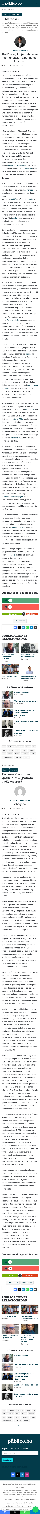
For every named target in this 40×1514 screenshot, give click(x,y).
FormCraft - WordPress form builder (15, 1467)
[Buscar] (37, 4)
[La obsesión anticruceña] (7, 724)
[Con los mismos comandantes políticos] (10, 648)
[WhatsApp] (27, 627)
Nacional (31, 750)
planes (28, 354)
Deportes (30, 1506)
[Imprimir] (35, 627)
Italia (17, 320)
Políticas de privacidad (22, 1484)
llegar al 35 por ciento (17, 165)
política (10, 754)
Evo (34, 747)
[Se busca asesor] (7, 695)
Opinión (11, 10)
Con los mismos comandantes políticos (8, 656)
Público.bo (8, 1500)
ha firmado (29, 410)
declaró (15, 218)
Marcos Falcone (20, 51)
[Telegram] (31, 627)
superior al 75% (16, 419)
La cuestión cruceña (9, 676)
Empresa (10, 1503)
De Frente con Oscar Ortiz (16, 1506)
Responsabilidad (7, 757)
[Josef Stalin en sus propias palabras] (29, 648)
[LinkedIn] (23, 627)
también (13, 199)
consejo (12, 555)
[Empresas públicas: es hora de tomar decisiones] (7, 713)
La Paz (11, 750)
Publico (33, 754)
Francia (10, 320)
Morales (24, 750)
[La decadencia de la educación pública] (29, 669)
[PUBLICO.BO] (13, 3)
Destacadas (20, 621)
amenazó (29, 190)
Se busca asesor (21, 692)
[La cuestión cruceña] (10, 669)
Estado (28, 747)
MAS (17, 750)
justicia (5, 750)
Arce (4, 747)
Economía (20, 747)
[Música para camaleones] (7, 704)
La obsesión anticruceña (26, 721)
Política (33, 1500)
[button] (35, 1509)
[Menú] (3, 4)
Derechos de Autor (8, 1484)
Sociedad (29, 1503)
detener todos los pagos (13, 497)
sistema (26, 757)
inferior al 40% (17, 438)
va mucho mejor (18, 527)
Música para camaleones (26, 701)
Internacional (16, 14)
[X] (19, 627)
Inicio (5, 10)
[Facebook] (15, 627)
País (4, 754)
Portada (17, 754)
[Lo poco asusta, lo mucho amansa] (7, 733)
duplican (28, 169)
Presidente (25, 754)
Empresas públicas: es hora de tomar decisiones (24, 712)
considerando (27, 199)
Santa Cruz (18, 757)
